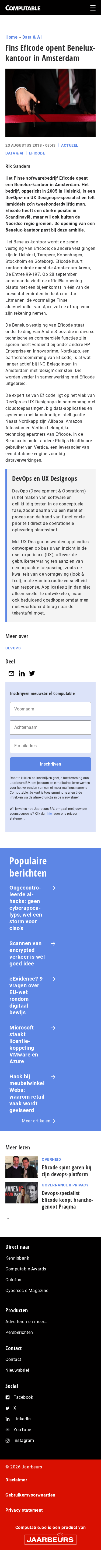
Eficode (37, 153)
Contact (13, 1359)
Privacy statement (24, 1510)
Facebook (23, 1397)
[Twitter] (32, 673)
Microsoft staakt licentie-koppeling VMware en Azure (23, 1044)
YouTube (22, 1429)
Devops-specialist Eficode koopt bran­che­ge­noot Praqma (67, 1199)
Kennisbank (17, 1258)
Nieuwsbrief (17, 1370)
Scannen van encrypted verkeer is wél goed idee (27, 953)
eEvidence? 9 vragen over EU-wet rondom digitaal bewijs (26, 995)
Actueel (69, 145)
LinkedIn (22, 1418)
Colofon (13, 1279)
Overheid (51, 1159)
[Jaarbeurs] (50, 1537)
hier (50, 814)
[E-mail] (11, 673)
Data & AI (32, 37)
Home (11, 37)
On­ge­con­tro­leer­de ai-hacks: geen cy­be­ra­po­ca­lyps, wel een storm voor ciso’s (25, 907)
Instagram (23, 1440)
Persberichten (19, 1332)
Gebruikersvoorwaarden (30, 1495)
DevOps (13, 648)
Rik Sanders (17, 166)
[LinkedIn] (22, 673)
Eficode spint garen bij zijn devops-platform (67, 1171)
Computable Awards (25, 1268)
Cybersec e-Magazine (26, 1290)
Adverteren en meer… (26, 1321)
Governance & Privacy (65, 1185)
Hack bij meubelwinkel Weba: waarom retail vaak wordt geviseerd (26, 1093)
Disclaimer (16, 1479)
